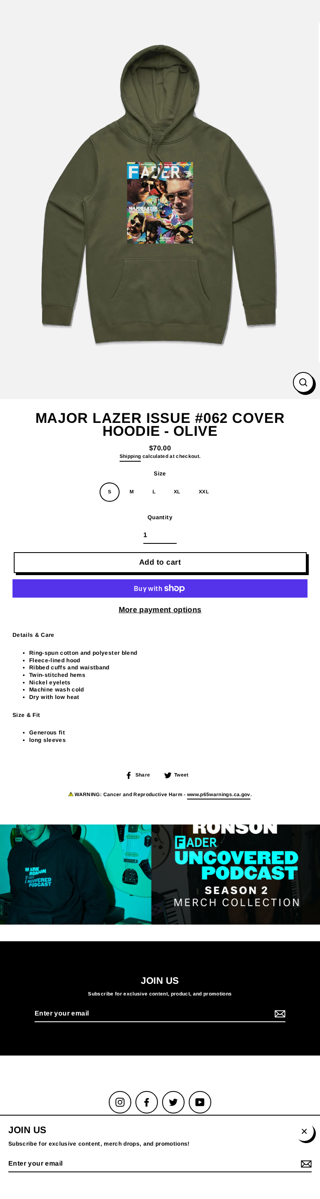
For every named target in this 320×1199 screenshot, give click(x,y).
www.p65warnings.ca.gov (218, 794)
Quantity (160, 517)
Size (160, 473)
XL (177, 492)
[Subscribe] (278, 1014)
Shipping (130, 456)
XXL (204, 492)
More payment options (160, 610)
